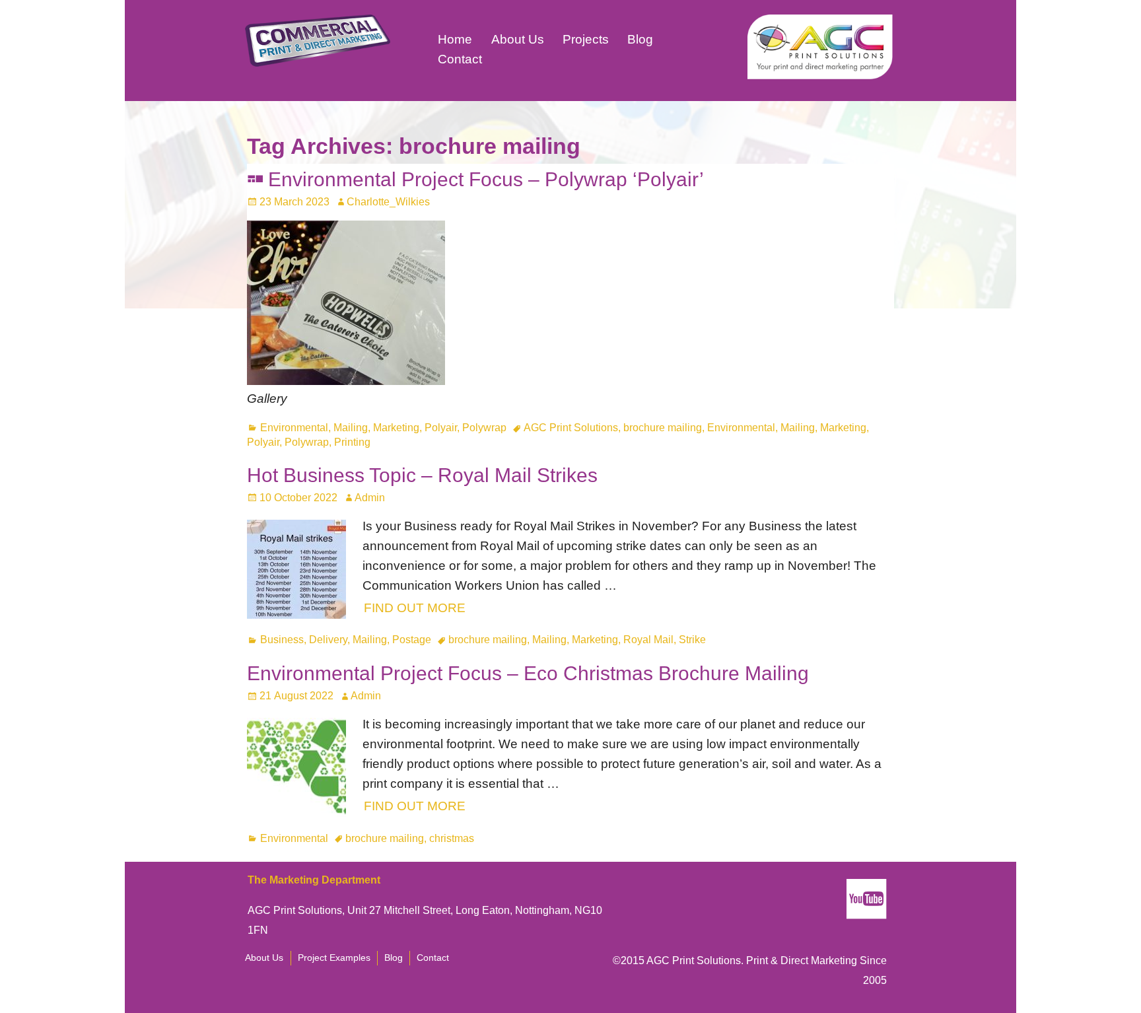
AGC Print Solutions (571, 427)
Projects (586, 39)
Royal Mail (648, 639)
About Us (517, 39)
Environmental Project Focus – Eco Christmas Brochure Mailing (528, 673)
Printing (352, 442)
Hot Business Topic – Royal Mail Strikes (422, 475)
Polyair (441, 427)
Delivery (328, 639)
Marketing (396, 427)
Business (282, 639)
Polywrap (484, 427)
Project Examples (334, 958)
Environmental (294, 427)
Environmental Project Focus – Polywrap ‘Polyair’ (486, 179)
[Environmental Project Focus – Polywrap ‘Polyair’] (346, 381)
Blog (640, 39)
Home (455, 39)
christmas (451, 838)
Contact (460, 59)
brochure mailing (662, 427)
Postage (411, 639)
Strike (692, 639)
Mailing (350, 427)
